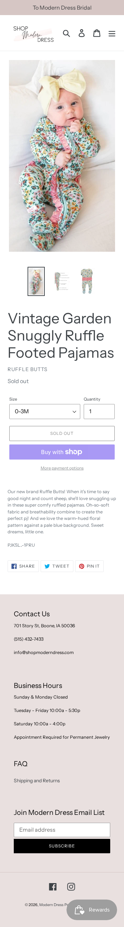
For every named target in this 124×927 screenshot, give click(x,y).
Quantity (92, 399)
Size (13, 399)
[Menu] (112, 33)
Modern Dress (51, 904)
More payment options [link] (62, 468)
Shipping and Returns (37, 780)
